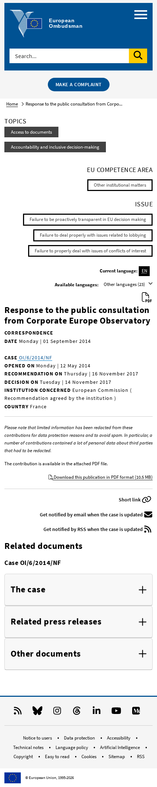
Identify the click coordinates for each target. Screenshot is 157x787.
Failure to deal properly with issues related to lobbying (93, 235)
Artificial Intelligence (120, 747)
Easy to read (57, 756)
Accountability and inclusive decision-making (55, 147)
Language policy (72, 747)
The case (28, 589)
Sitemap (117, 756)
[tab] (78, 589)
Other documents (46, 654)
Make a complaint (78, 84)
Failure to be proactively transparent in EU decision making (88, 219)
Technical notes (29, 747)
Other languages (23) (125, 284)
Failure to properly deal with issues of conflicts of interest (90, 251)
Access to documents (31, 132)
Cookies (89, 756)
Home (12, 104)
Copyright (24, 756)
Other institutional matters (120, 185)
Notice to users (38, 738)
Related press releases (56, 621)
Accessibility (119, 738)
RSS (141, 756)
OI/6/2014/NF (35, 357)
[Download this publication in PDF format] (147, 297)
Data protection (80, 738)
